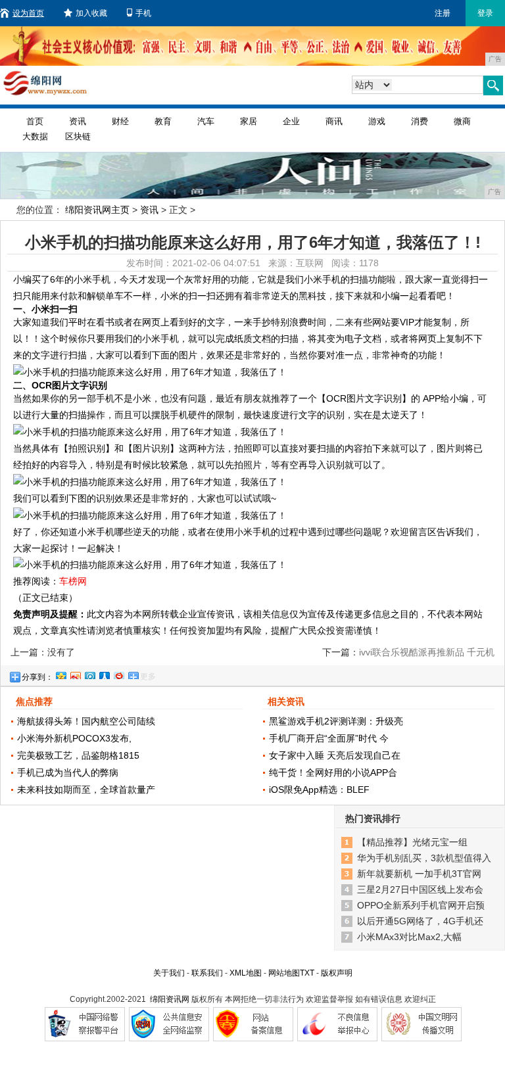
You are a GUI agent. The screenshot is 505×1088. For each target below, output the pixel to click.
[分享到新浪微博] (75, 674)
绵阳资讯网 (169, 999)
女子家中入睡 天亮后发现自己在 (334, 755)
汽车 (205, 121)
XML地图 (245, 973)
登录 (485, 13)
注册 (442, 13)
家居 (248, 121)
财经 (120, 121)
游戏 (376, 121)
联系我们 (207, 973)
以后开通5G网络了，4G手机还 (420, 921)
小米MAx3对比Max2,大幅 (409, 937)
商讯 (334, 121)
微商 (462, 121)
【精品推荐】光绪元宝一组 (412, 842)
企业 (291, 121)
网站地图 (284, 973)
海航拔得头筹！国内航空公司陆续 (86, 721)
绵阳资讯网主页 (97, 209)
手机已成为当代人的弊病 (67, 772)
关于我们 (169, 973)
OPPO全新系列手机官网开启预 (421, 905)
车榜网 (73, 581)
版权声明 (336, 973)
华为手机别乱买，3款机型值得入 (424, 858)
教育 (163, 121)
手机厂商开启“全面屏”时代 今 (329, 738)
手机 (143, 13)
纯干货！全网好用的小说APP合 (333, 772)
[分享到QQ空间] (60, 674)
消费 (419, 121)
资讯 (77, 121)
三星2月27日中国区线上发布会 (420, 889)
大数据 (35, 136)
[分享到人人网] (104, 674)
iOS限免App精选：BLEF (319, 789)
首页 (34, 121)
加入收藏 (91, 13)
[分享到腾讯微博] (89, 674)
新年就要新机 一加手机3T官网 (419, 873)
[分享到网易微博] (118, 674)
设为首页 (28, 13)
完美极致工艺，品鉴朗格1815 (78, 755)
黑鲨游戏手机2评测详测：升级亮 (336, 721)
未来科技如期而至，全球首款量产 (86, 789)
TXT (307, 973)
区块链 (78, 136)
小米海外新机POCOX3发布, (74, 738)
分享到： (37, 677)
